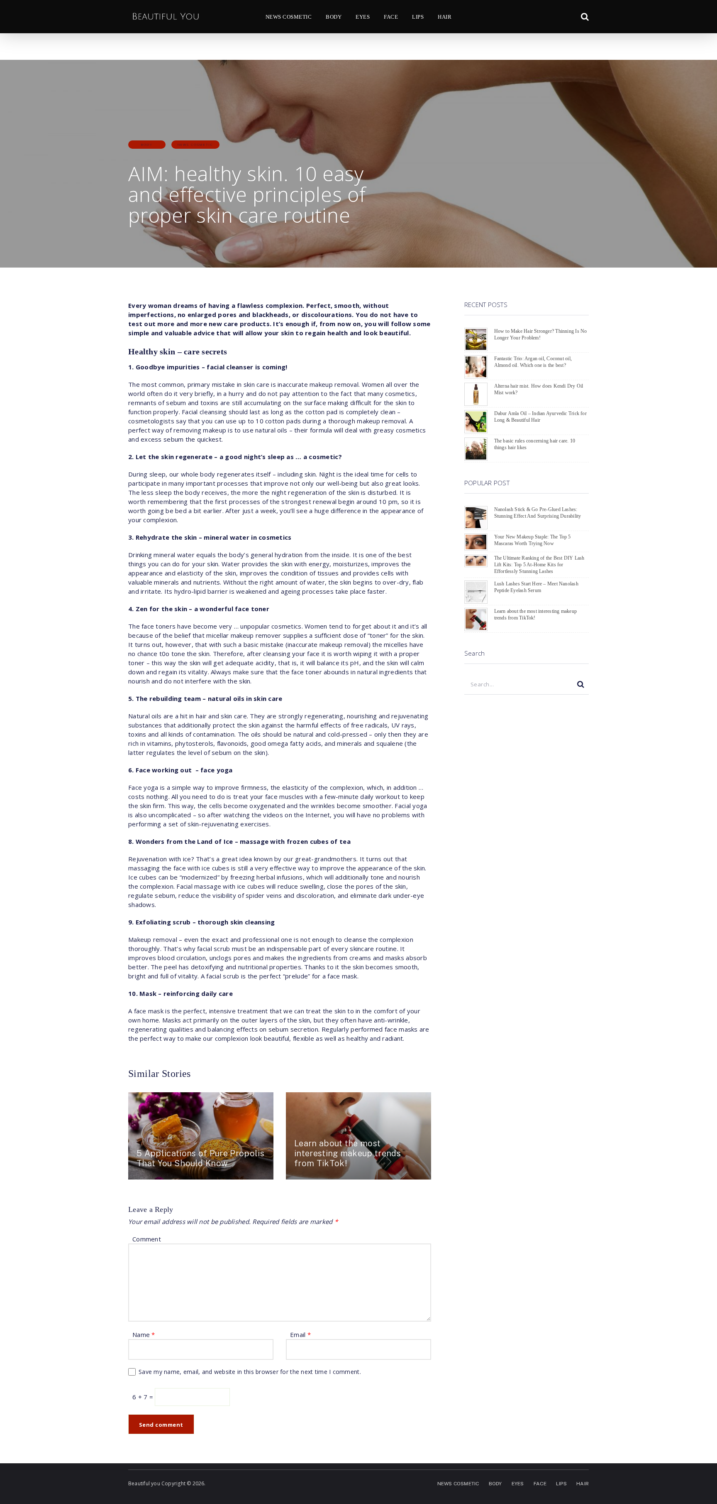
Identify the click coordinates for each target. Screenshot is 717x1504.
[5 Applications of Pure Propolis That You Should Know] (200, 1136)
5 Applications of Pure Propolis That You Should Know (200, 1158)
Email (300, 1334)
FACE (391, 17)
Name (143, 1334)
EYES (363, 17)
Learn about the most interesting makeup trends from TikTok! (347, 1153)
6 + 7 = (143, 1397)
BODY (333, 17)
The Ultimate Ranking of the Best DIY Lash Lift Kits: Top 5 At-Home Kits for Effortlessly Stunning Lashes (539, 564)
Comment (146, 1239)
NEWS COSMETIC (289, 17)
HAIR (444, 17)
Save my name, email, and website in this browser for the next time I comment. (250, 1372)
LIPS (418, 17)
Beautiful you (144, 1483)
